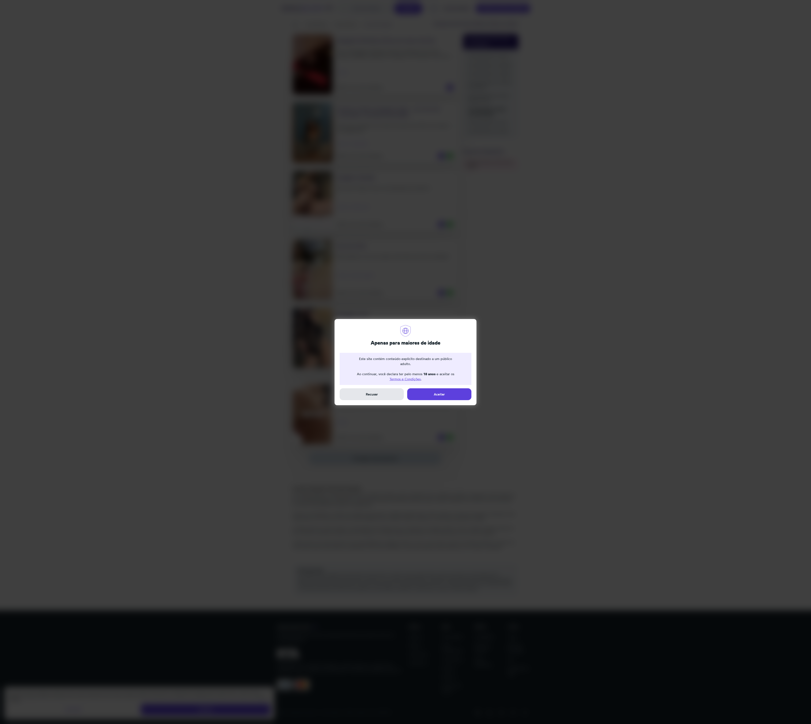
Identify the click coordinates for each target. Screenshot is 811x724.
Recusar (372, 394)
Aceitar (439, 394)
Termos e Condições (405, 379)
